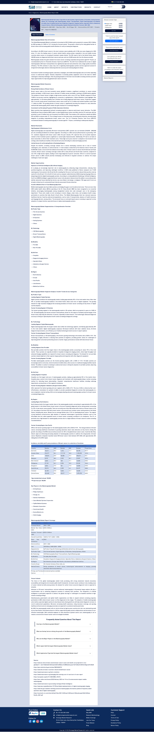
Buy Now (114, 30)
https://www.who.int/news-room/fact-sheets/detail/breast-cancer (52, 669)
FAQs (112, 712)
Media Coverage (91, 717)
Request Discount (114, 61)
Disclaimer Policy (116, 723)
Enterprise (109, 27)
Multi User (108, 25)
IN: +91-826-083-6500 (118, 2)
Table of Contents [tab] (50, 34)
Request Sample (114, 41)
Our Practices (76, 7)
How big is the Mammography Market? (47, 624)
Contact (97, 7)
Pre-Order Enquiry (114, 50)
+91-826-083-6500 (63, 712)
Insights (87, 7)
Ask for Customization (114, 72)
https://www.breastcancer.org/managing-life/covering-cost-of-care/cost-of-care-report (58, 674)
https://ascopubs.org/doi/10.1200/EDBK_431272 (47, 677)
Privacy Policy (115, 720)
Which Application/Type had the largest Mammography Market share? (57, 653)
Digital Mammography (39, 237)
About (56, 7)
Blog (87, 725)
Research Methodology (92, 715)
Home (49, 7)
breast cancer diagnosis (55, 379)
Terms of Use (115, 717)
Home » (31, 12)
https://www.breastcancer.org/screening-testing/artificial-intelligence (53, 683)
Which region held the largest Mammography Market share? (54, 646)
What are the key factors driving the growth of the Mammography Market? (58, 631)
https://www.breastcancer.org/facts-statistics (46, 672)
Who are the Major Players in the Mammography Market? (53, 638)
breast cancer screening (63, 59)
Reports (65, 7)
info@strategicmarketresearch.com (66, 715)
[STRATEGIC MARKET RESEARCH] (35, 7)
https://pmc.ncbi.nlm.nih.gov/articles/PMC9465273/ (48, 667)
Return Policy (115, 725)
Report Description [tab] (37, 34)
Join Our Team (90, 720)
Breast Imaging (58, 165)
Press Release (90, 723)
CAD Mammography (38, 231)
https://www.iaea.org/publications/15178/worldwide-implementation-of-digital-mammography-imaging (62, 686)
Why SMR (89, 712)
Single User (109, 23)
